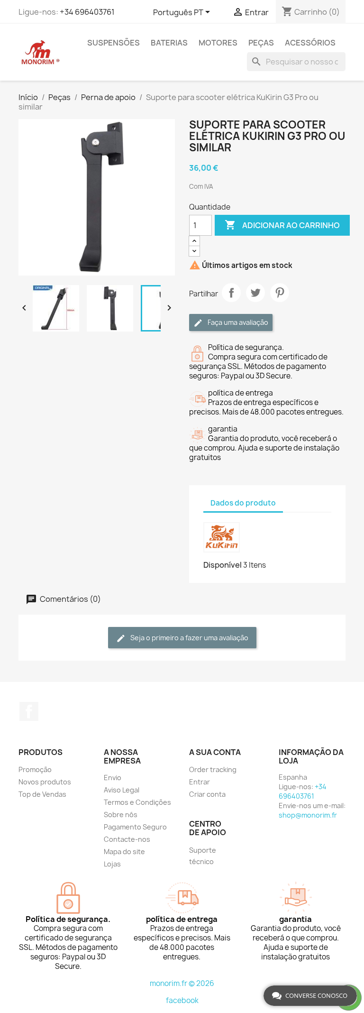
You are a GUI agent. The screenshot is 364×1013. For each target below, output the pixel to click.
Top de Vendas (42, 794)
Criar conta (207, 794)
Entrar (199, 781)
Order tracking (213, 769)
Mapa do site (124, 851)
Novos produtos (44, 781)
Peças (261, 42)
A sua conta (215, 752)
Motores (218, 42)
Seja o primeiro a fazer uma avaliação (188, 637)
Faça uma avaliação (237, 322)
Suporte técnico (202, 856)
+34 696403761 (87, 12)
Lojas (112, 863)
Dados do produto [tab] (243, 503)
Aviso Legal (121, 789)
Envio (112, 777)
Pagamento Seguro (135, 826)
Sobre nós (120, 814)
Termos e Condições (137, 802)
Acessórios (310, 42)
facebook (182, 1000)
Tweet (255, 292)
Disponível (222, 565)
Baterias (169, 42)
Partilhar (231, 292)
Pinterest (279, 292)
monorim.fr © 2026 (182, 983)
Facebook (28, 711)
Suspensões (113, 42)
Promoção (35, 769)
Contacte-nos (127, 839)
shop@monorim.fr (308, 815)
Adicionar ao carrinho (282, 224)
